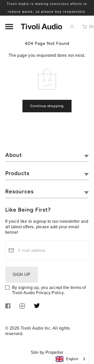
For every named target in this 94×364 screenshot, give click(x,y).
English (72, 359)
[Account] (72, 26)
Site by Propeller (47, 352)
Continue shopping (47, 106)
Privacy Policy (50, 293)
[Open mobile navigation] (9, 26)
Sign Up (22, 274)
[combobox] (71, 359)
